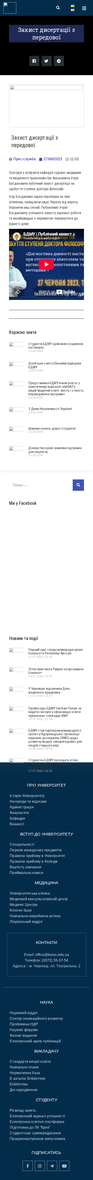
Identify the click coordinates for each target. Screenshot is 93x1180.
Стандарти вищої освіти (30, 1061)
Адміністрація (22, 807)
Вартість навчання (25, 867)
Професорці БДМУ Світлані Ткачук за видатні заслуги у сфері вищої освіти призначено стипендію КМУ (54, 712)
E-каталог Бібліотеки (27, 1078)
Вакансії (17, 824)
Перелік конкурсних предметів (36, 850)
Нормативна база (25, 1073)
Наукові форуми (24, 1030)
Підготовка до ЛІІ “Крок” (30, 1127)
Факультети (19, 813)
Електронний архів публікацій (35, 1041)
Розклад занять (23, 1110)
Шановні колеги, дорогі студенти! (52, 428)
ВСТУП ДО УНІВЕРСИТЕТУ (46, 834)
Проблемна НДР (24, 1024)
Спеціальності (22, 844)
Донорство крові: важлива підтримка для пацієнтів (55, 450)
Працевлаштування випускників (37, 1139)
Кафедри (17, 818)
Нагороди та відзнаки (28, 801)
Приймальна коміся (26, 873)
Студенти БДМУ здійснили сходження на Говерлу (55, 346)
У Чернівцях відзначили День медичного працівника (49, 690)
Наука (46, 1002)
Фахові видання (23, 1035)
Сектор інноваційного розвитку (36, 1018)
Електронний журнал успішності (37, 1116)
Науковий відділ (23, 1013)
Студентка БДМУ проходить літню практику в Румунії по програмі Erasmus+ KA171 (53, 764)
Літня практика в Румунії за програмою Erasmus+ (56, 671)
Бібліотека (19, 1084)
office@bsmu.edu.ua (52, 955)
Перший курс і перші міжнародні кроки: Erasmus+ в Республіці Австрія (55, 652)
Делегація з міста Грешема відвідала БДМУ (54, 365)
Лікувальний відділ (26, 922)
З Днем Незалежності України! (50, 409)
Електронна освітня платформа (37, 1122)
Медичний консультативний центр (39, 899)
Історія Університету (27, 796)
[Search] (78, 485)
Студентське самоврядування (35, 1133)
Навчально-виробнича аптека (35, 916)
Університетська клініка (30, 893)
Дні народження (23, 1090)
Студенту (46, 1100)
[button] (34, 61)
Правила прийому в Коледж (34, 861)
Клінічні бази (21, 910)
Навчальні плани (24, 1067)
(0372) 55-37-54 (55, 960)
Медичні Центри (23, 905)
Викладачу (46, 1051)
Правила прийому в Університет (37, 856)
